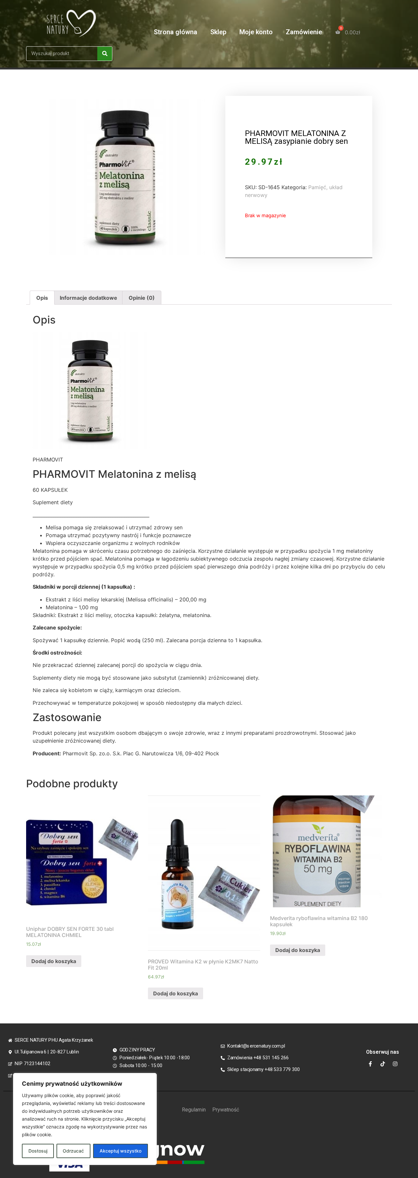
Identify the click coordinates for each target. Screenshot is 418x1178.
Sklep (218, 32)
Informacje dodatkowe (88, 297)
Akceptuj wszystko (120, 1151)
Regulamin (194, 1110)
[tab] (42, 298)
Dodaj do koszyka (53, 961)
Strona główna (175, 32)
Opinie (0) (142, 297)
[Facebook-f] (370, 1063)
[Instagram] (395, 1063)
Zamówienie (304, 32)
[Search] (104, 54)
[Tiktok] (382, 1063)
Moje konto (256, 32)
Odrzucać (73, 1151)
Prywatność (225, 1110)
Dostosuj (37, 1151)
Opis (42, 297)
